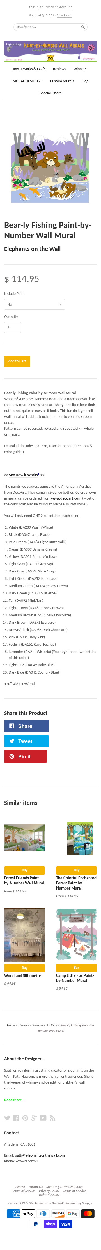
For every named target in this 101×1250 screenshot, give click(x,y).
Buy (24, 870)
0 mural (41, 15)
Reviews (59, 69)
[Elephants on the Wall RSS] (52, 1118)
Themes (23, 1025)
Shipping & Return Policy (64, 1187)
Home (11, 1025)
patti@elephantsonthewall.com (40, 1155)
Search (20, 1187)
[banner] (50, 51)
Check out (64, 15)
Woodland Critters (44, 1025)
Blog (84, 81)
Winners (80, 69)
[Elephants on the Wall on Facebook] (16, 1118)
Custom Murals (62, 81)
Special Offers (50, 93)
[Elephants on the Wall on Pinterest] (25, 1118)
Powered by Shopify (78, 1203)
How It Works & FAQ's (28, 69)
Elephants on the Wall (32, 249)
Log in (34, 7)
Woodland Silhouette (22, 976)
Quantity (11, 317)
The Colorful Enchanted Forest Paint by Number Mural (76, 883)
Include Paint (14, 294)
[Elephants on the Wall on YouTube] (43, 1118)
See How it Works (23, 475)
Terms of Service (23, 1191)
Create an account (58, 7)
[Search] (83, 27)
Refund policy (49, 1195)
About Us (36, 1187)
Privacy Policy (49, 1191)
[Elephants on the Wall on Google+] (34, 1118)
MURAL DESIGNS (26, 81)
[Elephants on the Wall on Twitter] (7, 1118)
